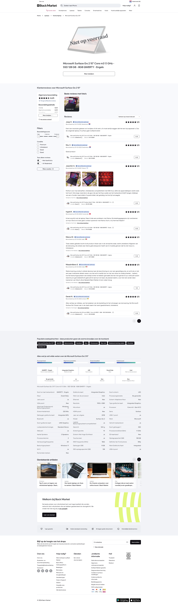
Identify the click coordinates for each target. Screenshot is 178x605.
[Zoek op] (61, 5)
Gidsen (58, 582)
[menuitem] (63, 10)
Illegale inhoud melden (98, 584)
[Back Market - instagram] (38, 570)
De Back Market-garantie (98, 568)
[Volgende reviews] (139, 321)
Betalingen (59, 567)
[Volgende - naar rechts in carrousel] (139, 459)
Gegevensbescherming (98, 570)
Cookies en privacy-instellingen (97, 573)
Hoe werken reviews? (46, 119)
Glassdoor (112, 560)
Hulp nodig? (127, 5)
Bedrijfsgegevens (96, 582)
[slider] (38, 136)
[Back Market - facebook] (46, 570)
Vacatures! (40, 568)
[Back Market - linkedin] (42, 570)
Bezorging (59, 570)
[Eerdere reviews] (134, 321)
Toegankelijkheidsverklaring (45, 565)
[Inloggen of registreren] (134, 5)
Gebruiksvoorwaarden (97, 560)
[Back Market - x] (50, 570)
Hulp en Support (61, 580)
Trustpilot (111, 558)
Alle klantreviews (61, 590)
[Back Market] (47, 5)
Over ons (39, 558)
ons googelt (63, 508)
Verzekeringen (60, 577)
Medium (111, 563)
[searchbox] (92, 5)
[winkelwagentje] (139, 5)
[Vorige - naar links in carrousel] (134, 459)
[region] (102, 104)
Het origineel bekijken (82, 197)
